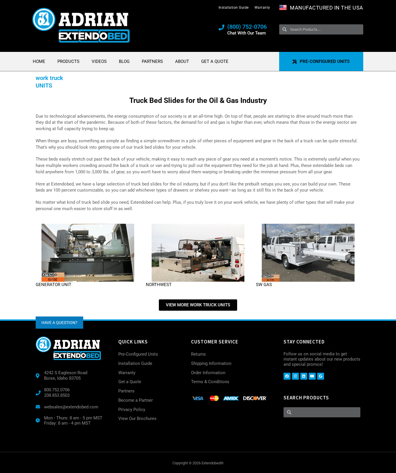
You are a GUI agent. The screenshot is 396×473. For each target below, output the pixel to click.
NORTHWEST (159, 284)
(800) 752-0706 (247, 26)
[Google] (320, 376)
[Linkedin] (303, 376)
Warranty (262, 8)
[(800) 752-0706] (221, 27)
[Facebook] (287, 376)
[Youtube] (312, 376)
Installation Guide (234, 8)
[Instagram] (295, 376)
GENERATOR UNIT (53, 284)
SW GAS (264, 284)
